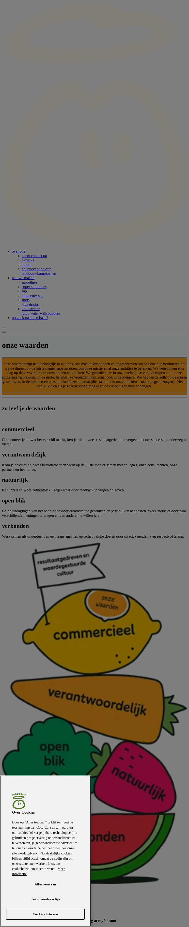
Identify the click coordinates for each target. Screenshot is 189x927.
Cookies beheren (45, 914)
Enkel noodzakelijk (45, 899)
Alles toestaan (45, 884)
